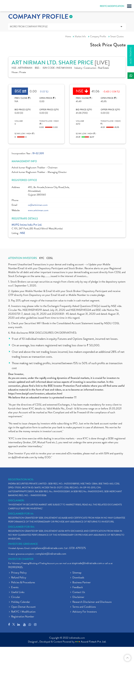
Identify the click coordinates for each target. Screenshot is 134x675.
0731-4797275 (77, 548)
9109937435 (15, 567)
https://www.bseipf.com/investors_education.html (35, 394)
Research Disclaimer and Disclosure (92, 602)
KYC (41, 258)
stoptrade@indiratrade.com (87, 563)
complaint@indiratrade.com (50, 554)
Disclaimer (78, 597)
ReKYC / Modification (23, 612)
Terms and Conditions (84, 607)
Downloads (78, 578)
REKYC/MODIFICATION (112, 6)
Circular (15, 597)
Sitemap (76, 573)
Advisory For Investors (84, 612)
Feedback (77, 587)
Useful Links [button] (17, 592)
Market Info (80, 36)
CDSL (49, 258)
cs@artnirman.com (38, 205)
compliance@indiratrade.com (47, 548)
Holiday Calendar (20, 602)
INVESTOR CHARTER (21, 559)
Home (68, 36)
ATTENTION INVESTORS (22, 258)
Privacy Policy (19, 573)
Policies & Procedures (23, 582)
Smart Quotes (117, 36)
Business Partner (81, 582)
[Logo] (10, 6)
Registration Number (22, 617)
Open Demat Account (23, 607)
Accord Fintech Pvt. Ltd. (93, 642)
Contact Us (78, 592)
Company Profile (98, 36)
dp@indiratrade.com (23, 457)
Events (14, 587)
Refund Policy (18, 578)
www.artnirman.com (38, 210)
